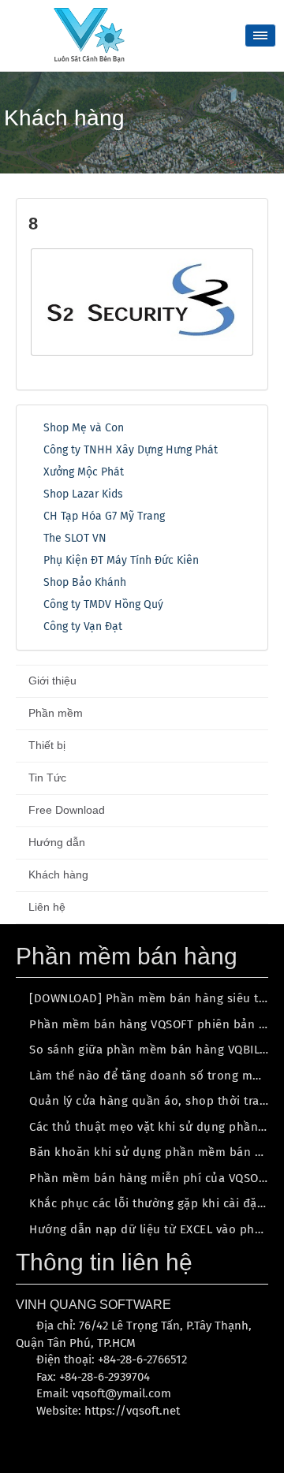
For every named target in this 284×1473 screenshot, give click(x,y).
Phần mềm (55, 713)
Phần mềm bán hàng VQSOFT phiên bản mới (154, 1024)
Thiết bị (46, 745)
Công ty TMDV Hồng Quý (103, 604)
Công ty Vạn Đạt (82, 626)
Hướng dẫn (56, 842)
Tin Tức (47, 777)
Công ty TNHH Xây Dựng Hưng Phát (130, 450)
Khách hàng (58, 874)
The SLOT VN (74, 538)
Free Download (66, 810)
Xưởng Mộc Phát (83, 472)
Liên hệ (46, 907)
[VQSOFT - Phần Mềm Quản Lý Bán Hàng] (89, 34)
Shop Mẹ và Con (83, 427)
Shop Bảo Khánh (84, 582)
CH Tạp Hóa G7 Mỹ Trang (104, 516)
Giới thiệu (52, 680)
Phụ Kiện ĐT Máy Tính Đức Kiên (121, 560)
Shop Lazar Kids (83, 494)
